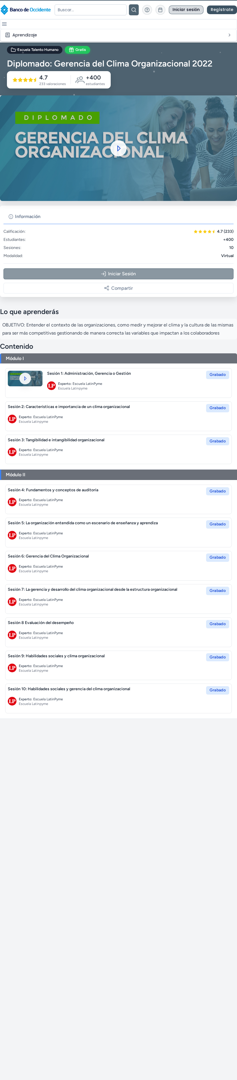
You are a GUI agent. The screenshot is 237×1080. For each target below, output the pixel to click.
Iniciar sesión (186, 9)
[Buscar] (134, 9)
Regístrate (222, 9)
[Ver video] (25, 378)
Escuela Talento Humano (37, 49)
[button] (4, 24)
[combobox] (91, 9)
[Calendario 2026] (160, 10)
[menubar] (118, 35)
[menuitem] (118, 35)
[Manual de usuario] (147, 10)
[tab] (24, 216)
